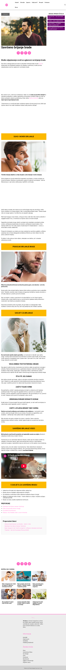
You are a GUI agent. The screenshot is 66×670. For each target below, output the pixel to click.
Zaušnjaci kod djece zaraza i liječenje (13, 506)
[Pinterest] (25, 53)
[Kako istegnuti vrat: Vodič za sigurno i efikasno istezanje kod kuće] (8, 576)
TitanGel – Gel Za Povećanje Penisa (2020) (17, 530)
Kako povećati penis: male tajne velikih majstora (38, 585)
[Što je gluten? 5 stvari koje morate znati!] (8, 594)
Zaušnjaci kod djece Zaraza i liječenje (15, 526)
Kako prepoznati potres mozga (11, 508)
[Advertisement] (23, 81)
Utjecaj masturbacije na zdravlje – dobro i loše (18, 524)
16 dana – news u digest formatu (55, 20)
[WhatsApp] (29, 53)
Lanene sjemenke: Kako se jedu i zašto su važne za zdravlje (23, 603)
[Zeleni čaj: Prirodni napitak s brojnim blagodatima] (39, 594)
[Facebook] (18, 53)
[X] (22, 53)
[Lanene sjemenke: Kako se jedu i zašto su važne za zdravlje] (23, 594)
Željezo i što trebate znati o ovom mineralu (15, 512)
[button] (65, 4)
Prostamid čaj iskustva (9, 510)
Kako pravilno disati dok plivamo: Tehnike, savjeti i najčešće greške (24, 585)
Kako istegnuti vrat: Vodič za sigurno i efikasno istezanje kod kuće (23, 528)
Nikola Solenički (34, 98)
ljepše (40, 63)
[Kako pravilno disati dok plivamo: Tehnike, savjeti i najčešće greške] (23, 576)
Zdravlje (5, 14)
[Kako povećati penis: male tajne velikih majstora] (39, 576)
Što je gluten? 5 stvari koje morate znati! (8, 602)
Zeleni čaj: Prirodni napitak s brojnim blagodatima (38, 603)
